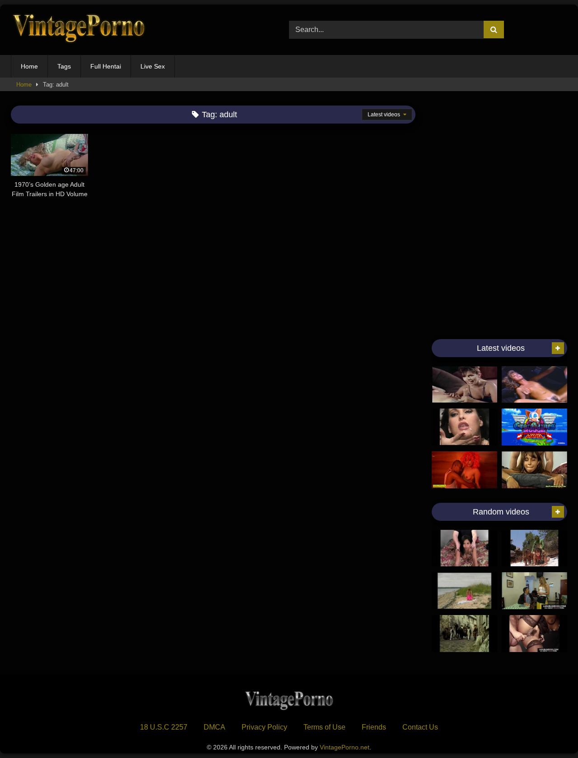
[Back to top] (550, 731)
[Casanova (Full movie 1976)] (464, 633)
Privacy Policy (264, 727)
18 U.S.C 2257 (163, 727)
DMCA (214, 727)
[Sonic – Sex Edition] (534, 427)
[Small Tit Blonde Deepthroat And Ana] (534, 384)
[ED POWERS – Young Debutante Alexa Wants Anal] (464, 548)
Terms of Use (324, 727)
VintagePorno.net (344, 747)
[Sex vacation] (464, 590)
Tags (64, 66)
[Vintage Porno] (78, 30)
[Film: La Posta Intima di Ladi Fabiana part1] (534, 633)
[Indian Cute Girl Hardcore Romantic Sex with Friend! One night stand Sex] (464, 469)
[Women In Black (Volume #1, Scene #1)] (534, 548)
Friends (374, 727)
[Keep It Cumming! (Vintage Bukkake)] (464, 427)
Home (29, 66)
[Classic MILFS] (464, 384)
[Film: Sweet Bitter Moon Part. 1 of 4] (534, 590)
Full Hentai (105, 66)
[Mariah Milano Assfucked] (534, 469)
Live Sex (152, 66)
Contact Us (420, 727)
